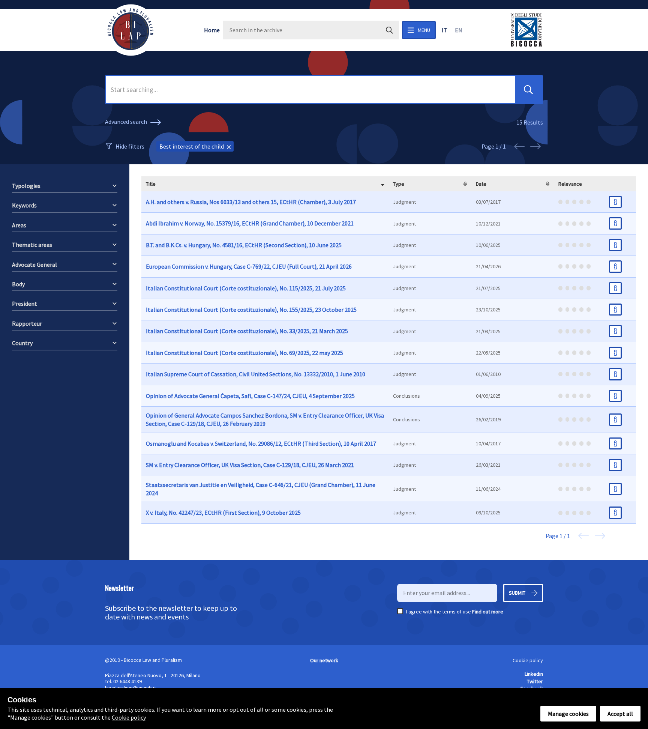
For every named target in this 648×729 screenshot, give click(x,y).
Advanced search (126, 121)
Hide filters (130, 146)
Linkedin (534, 673)
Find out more (487, 611)
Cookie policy (528, 660)
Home (212, 30)
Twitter (535, 681)
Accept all (620, 713)
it (444, 30)
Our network (324, 660)
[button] (528, 89)
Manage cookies (568, 713)
